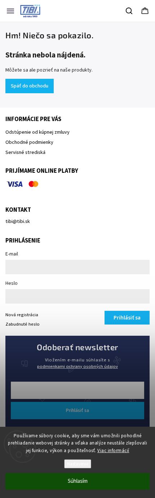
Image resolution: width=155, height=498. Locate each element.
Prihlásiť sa (77, 410)
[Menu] (10, 11)
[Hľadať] (129, 11)
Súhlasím (78, 481)
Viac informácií (113, 450)
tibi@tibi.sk (17, 221)
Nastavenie (77, 463)
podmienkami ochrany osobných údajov (77, 366)
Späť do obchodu (29, 86)
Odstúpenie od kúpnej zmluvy (37, 132)
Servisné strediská (25, 152)
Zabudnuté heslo (22, 324)
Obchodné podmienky (29, 142)
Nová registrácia (21, 315)
